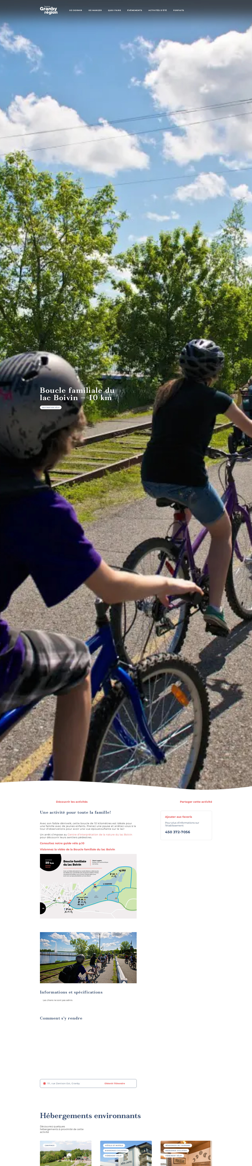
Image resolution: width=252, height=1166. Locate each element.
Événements (134, 10)
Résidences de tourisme (178, 1145)
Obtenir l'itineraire (115, 1083)
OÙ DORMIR (75, 10)
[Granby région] (48, 10)
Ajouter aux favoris (179, 816)
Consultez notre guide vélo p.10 (62, 843)
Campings (50, 1145)
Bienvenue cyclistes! (116, 1151)
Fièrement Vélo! (113, 1156)
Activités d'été (157, 10)
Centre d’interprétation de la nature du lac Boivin (100, 834)
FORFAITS (178, 10)
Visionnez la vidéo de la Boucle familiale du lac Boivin (77, 849)
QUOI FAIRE (114, 10)
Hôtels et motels (114, 1145)
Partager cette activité (195, 801)
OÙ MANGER (95, 10)
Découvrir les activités (71, 801)
